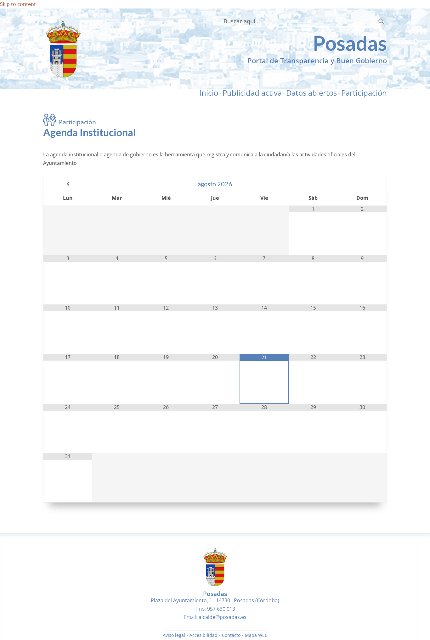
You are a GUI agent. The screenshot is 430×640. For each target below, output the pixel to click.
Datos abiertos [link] (311, 93)
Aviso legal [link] (174, 635)
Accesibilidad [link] (204, 635)
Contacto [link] (231, 635)
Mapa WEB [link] (256, 635)
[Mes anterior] (67, 184)
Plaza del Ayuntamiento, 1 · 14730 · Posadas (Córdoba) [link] (215, 600)
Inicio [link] (208, 93)
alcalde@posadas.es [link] (222, 617)
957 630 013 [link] (221, 608)
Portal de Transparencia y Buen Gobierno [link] (317, 60)
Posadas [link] (350, 43)
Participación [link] (364, 93)
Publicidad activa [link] (252, 93)
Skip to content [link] (18, 4)
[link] (63, 75)
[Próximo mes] (362, 184)
